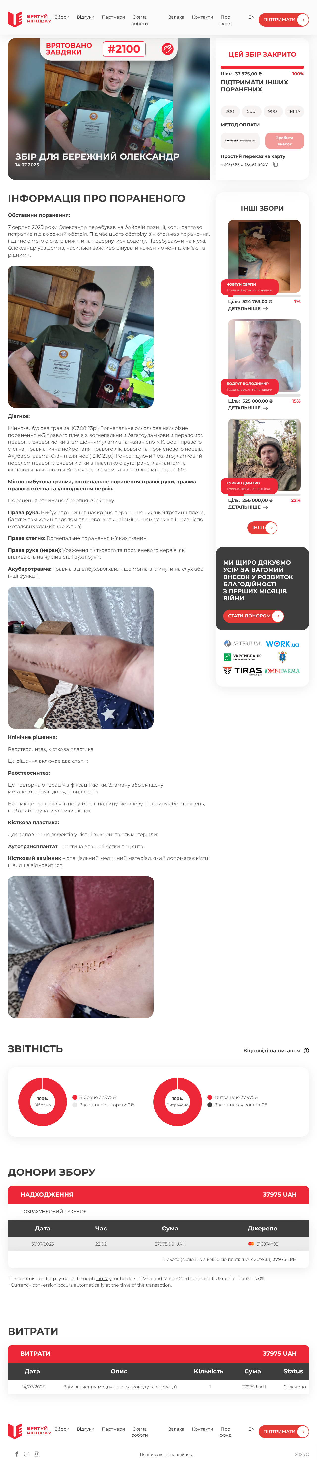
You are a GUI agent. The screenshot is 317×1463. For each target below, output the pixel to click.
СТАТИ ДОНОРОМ (249, 616)
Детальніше (244, 308)
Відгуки (85, 17)
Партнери (113, 17)
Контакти (202, 17)
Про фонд (225, 20)
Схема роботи (139, 20)
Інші (258, 527)
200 (230, 111)
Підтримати (280, 19)
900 (273, 111)
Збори (62, 17)
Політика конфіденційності (167, 1454)
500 (252, 111)
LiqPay (103, 1278)
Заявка (176, 17)
